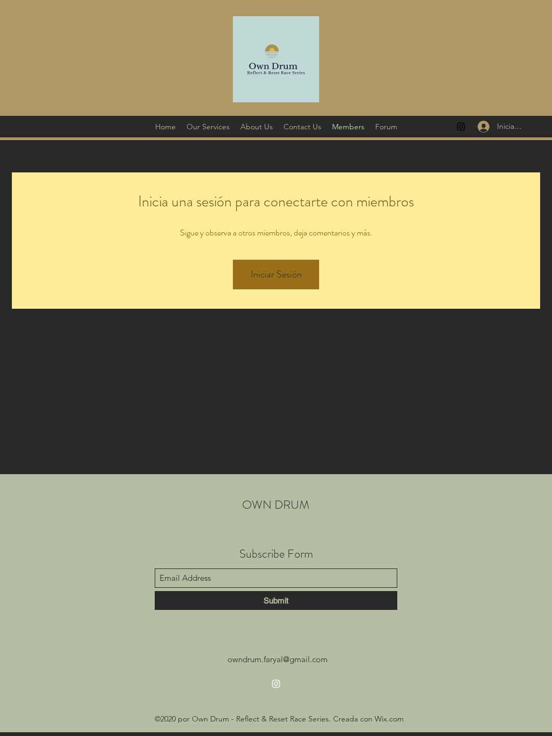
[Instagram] (461, 126)
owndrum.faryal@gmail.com (277, 659)
